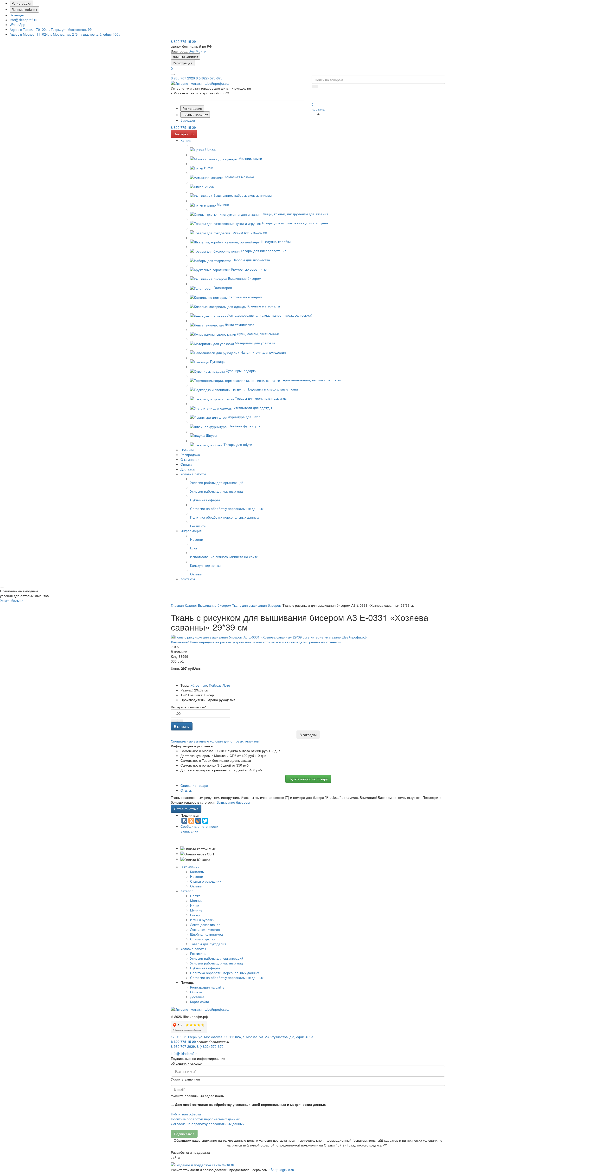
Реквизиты (198, 953)
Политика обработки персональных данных (224, 972)
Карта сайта (199, 1001)
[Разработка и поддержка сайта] (202, 1164)
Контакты (197, 871)
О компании (189, 866)
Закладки (17, 15)
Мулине (196, 910)
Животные (199, 685)
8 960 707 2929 (183, 78)
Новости (196, 876)
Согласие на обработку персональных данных (226, 977)
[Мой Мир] (198, 821)
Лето (226, 685)
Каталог (186, 890)
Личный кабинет (24, 9)
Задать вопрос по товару (308, 778)
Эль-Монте (197, 51)
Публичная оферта (205, 967)
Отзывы (196, 886)
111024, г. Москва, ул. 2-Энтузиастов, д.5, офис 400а (65, 34)
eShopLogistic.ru (281, 1169)
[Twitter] (205, 821)
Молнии (196, 900)
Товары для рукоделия (208, 943)
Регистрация (21, 3)
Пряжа (195, 895)
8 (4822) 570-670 (209, 78)
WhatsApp (17, 24)
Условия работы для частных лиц (216, 963)
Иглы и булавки (202, 919)
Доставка (197, 996)
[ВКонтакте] (184, 821)
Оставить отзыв (186, 808)
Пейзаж (215, 685)
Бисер (195, 914)
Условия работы (193, 948)
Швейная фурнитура (206, 934)
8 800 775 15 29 (183, 41)
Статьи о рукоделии (205, 881)
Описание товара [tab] (194, 785)
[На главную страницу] (200, 82)
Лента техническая (205, 929)
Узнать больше (11, 600)
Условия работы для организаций (216, 958)
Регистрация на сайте (207, 987)
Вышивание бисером (233, 802)
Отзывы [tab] (186, 790)
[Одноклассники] (191, 821)
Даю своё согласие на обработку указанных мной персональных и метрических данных (250, 1104)
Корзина (318, 109)
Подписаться (184, 1133)
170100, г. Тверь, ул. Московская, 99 (51, 29)
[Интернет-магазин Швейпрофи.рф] (200, 1008)
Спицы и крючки (203, 939)
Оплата (196, 992)
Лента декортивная (205, 924)
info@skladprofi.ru (23, 19)
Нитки (194, 905)
